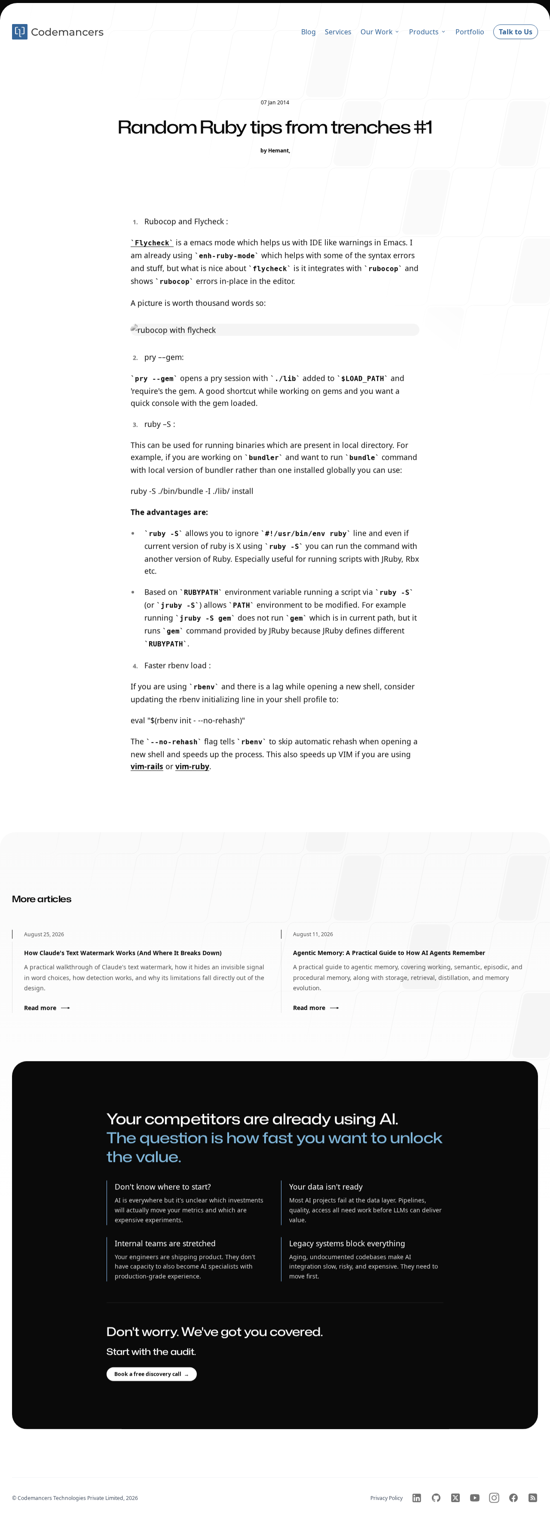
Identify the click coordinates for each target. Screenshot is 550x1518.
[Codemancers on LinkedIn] (417, 1498)
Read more (40, 1008)
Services (338, 32)
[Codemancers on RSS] (533, 1498)
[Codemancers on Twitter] (455, 1498)
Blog (308, 32)
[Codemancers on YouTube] (475, 1498)
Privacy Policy (386, 1498)
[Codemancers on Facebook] (513, 1498)
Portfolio (469, 32)
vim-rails (147, 766)
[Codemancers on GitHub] (436, 1498)
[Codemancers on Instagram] (494, 1498)
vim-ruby (192, 766)
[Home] (59, 32)
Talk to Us (515, 32)
